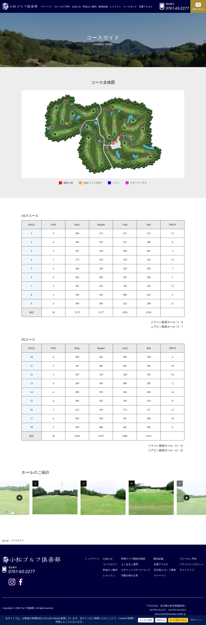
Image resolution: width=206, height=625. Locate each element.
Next (187, 498)
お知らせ (76, 6)
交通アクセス (145, 6)
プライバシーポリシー (192, 564)
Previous (19, 498)
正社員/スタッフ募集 (165, 570)
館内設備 (103, 6)
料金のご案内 (90, 6)
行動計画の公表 (129, 575)
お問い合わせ (198, 9)
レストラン (115, 6)
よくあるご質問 (129, 564)
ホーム (5, 540)
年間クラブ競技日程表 (133, 558)
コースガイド (130, 6)
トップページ (92, 558)
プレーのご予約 (62, 6)
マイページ (46, 6)
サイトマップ (187, 570)
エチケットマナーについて (135, 570)
